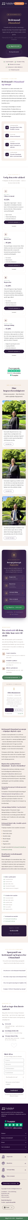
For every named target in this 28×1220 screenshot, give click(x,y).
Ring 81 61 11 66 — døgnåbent (14, 1218)
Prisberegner (19, 3)
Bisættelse (9, 1163)
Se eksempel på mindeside (11, 677)
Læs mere (14, 226)
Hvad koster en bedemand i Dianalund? (15, 970)
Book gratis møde (14, 52)
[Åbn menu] (26, 3)
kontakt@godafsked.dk (11, 1031)
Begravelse (10, 1156)
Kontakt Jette (9, 491)
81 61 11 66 (14, 931)
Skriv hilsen (19, 710)
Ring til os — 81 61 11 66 (15, 607)
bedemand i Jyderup (7, 849)
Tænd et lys (10, 710)
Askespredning (11, 1169)
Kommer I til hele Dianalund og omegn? (15, 989)
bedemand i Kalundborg (19, 847)
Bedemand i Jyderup (10, 921)
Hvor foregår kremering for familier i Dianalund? (15, 983)
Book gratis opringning (13, 222)
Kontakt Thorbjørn (10, 538)
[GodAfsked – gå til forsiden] (7, 3)
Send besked (14, 1090)
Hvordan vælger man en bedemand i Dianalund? (15, 977)
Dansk (8, 1207)
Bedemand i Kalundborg (11, 919)
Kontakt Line (9, 444)
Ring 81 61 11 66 (15, 46)
